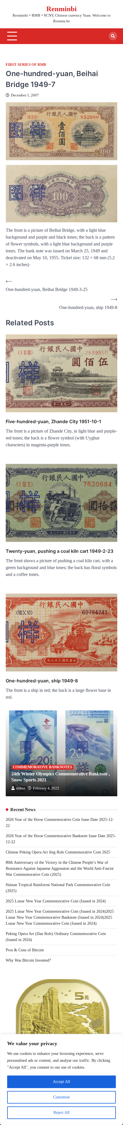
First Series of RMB (26, 65)
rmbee (20, 788)
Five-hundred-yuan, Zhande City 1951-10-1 (53, 421)
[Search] (113, 36)
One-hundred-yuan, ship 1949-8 (42, 681)
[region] (61, 1079)
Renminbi (61, 9)
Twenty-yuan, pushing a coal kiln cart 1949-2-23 (59, 551)
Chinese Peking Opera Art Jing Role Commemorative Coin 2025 (58, 852)
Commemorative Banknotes (42, 767)
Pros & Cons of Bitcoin (25, 950)
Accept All (61, 1082)
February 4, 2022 (46, 788)
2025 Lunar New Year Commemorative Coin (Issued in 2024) (56, 901)
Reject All (61, 1112)
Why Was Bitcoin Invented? (28, 960)
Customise (61, 1097)
